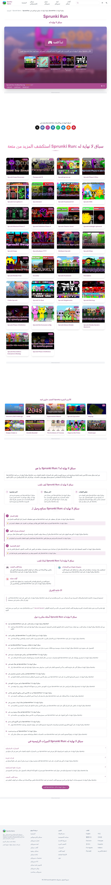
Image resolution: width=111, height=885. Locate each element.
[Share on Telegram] (63, 127)
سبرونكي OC (34, 861)
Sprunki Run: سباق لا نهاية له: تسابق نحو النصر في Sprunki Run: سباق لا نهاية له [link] (43, 10)
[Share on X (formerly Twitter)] (37, 127)
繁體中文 (89, 837)
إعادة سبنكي (34, 854)
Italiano (100, 848)
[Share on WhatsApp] (58, 127)
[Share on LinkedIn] (53, 127)
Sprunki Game (17, 10)
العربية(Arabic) (102, 851)
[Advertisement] (55, 105)
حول (59, 858)
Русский (88, 851)
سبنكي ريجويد (34, 851)
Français (100, 841)
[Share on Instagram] (48, 127)
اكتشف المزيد (62, 844)
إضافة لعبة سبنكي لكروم (9, 841)
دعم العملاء (61, 834)
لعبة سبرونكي (57, 3)
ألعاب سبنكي (68, 3)
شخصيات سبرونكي (36, 858)
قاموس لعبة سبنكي (36, 865)
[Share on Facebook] (42, 127)
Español (100, 844)
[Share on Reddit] (68, 127)
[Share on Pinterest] (74, 127)
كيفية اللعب (61, 851)
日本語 (100, 837)
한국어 (88, 844)
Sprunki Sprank (39, 608)
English (88, 834)
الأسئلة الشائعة (62, 854)
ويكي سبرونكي (35, 868)
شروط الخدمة (62, 841)
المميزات (60, 848)
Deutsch (88, 841)
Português (89, 848)
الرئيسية (24, 3)
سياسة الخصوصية (63, 837)
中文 (99, 834)
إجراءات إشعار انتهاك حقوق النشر (11, 844)
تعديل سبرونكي (47, 3)
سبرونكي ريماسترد (36, 872)
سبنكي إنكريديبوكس (33, 3)
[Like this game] (102, 86)
